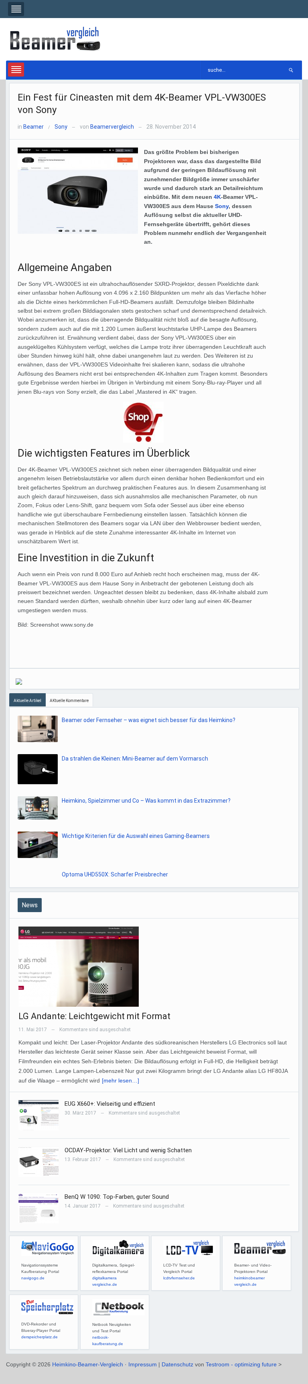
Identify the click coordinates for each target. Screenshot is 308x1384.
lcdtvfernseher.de (179, 1278)
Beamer (33, 126)
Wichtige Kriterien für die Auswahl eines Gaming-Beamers (136, 836)
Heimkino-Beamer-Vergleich (87, 1364)
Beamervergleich (112, 126)
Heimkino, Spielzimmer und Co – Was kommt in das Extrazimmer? (146, 800)
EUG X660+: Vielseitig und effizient (110, 1103)
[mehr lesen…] (120, 1080)
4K (217, 197)
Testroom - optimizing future (241, 1364)
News (30, 905)
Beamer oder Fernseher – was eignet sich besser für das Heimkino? (148, 720)
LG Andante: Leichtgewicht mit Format (94, 1016)
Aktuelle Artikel (27, 700)
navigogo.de (33, 1278)
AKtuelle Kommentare (69, 700)
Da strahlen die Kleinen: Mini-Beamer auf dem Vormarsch (135, 758)
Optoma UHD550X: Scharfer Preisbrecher (115, 874)
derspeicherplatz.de (39, 1337)
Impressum (142, 1364)
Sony (61, 126)
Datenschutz (177, 1364)
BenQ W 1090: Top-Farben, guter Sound (117, 1196)
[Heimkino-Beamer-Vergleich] (56, 39)
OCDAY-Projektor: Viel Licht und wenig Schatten (128, 1150)
